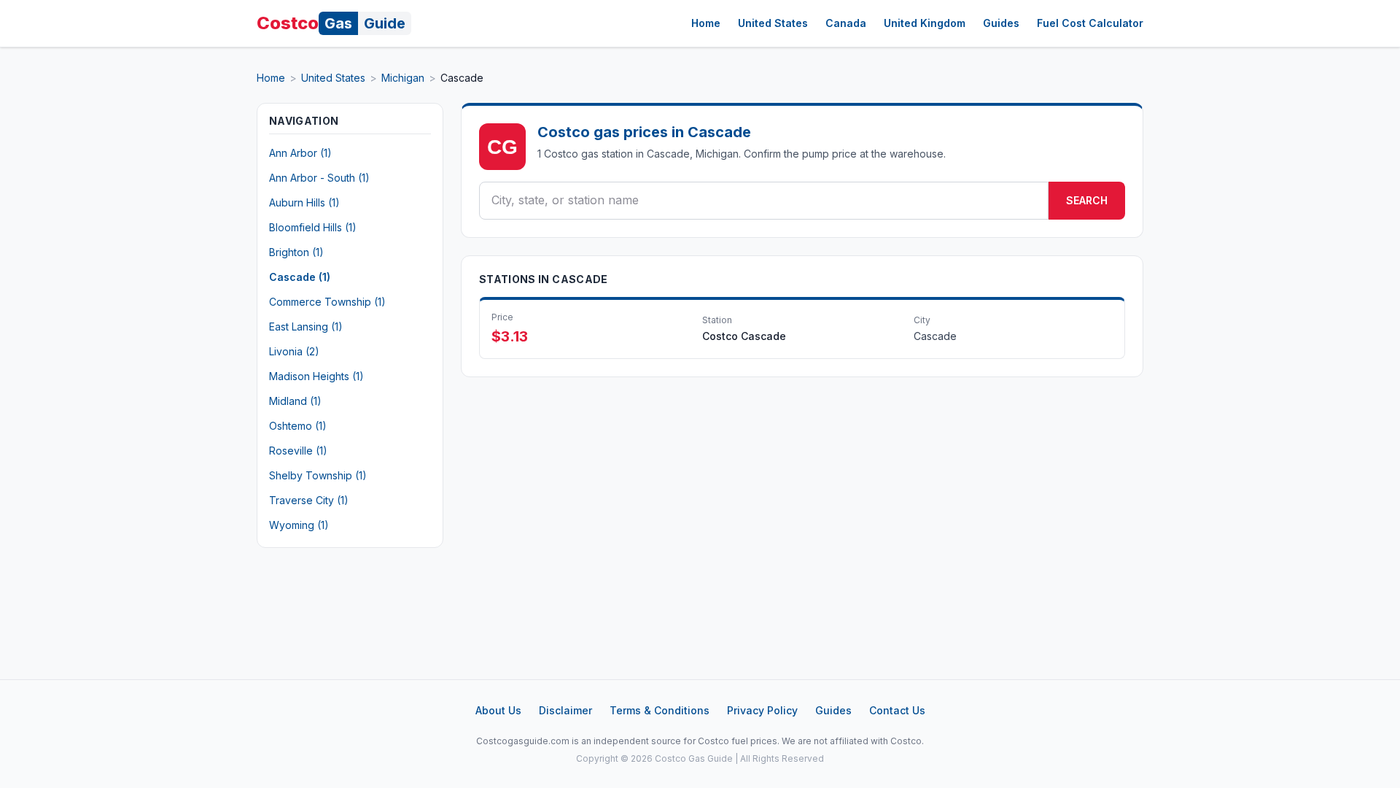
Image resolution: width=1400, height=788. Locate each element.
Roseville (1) (298, 450)
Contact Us (897, 710)
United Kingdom (924, 23)
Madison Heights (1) (316, 376)
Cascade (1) (299, 277)
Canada (845, 23)
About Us (498, 710)
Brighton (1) (296, 252)
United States (773, 23)
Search (1087, 200)
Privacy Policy (762, 710)
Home (705, 23)
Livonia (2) (294, 351)
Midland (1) (295, 401)
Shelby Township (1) (318, 475)
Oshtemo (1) (298, 426)
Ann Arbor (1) (300, 153)
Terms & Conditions (659, 710)
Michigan (402, 78)
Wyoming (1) (299, 525)
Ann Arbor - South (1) (319, 177)
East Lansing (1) (306, 326)
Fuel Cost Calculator (1090, 23)
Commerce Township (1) (327, 302)
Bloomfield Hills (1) (313, 227)
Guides (1001, 23)
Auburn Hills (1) (304, 202)
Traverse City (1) (309, 500)
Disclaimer (565, 710)
